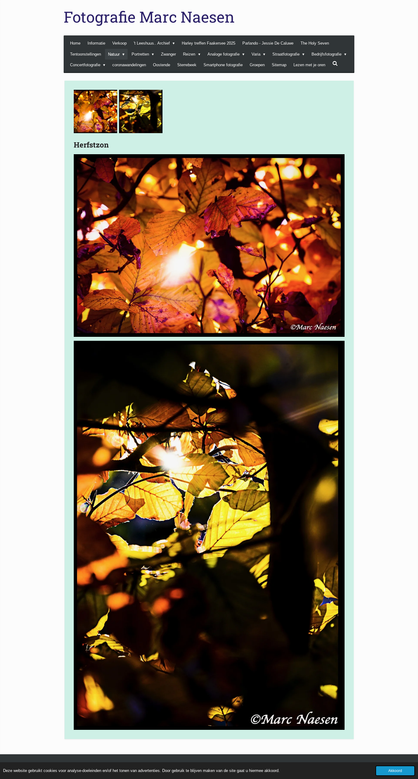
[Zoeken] (335, 64)
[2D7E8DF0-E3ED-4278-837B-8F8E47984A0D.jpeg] (95, 111)
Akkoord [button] (395, 771)
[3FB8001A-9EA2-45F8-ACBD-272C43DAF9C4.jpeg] (141, 111)
